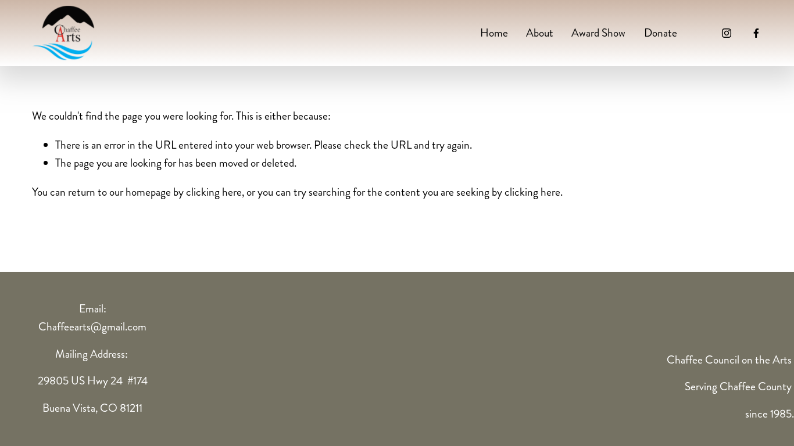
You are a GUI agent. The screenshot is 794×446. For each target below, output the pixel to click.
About (539, 33)
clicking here (214, 192)
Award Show (598, 33)
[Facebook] (756, 33)
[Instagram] (726, 33)
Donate (660, 33)
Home (494, 33)
